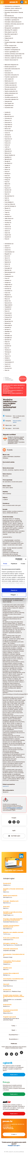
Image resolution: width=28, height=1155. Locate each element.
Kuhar (6, 292)
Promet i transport (9, 45)
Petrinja (6, 173)
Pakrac (6, 169)
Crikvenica (7, 118)
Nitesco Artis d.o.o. (10, 1011)
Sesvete (7, 192)
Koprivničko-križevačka (11, 74)
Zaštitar (6, 366)
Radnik (6, 319)
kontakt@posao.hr (8, 1127)
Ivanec (6, 132)
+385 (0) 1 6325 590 (8, 1128)
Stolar (6, 341)
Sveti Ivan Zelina (9, 204)
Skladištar (7, 331)
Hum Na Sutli (8, 130)
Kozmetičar (7, 290)
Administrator (8, 243)
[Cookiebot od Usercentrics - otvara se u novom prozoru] (16, 559)
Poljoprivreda (8, 38)
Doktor (6, 264)
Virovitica (7, 222)
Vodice (6, 224)
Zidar (6, 370)
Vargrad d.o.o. (12, 962)
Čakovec (7, 120)
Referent (7, 323)
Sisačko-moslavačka (10, 91)
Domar (6, 266)
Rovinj (6, 185)
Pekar (6, 311)
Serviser (7, 329)
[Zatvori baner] (25, 559)
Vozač (6, 364)
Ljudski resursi (8, 26)
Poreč (6, 175)
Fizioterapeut (8, 276)
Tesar (6, 354)
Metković (7, 153)
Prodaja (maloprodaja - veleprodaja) (14, 42)
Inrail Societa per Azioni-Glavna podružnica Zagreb (11, 1018)
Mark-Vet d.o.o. (10, 901)
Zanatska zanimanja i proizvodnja (13, 53)
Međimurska (8, 81)
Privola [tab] (5, 563)
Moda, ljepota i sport (10, 32)
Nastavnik (7, 303)
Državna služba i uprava (11, 10)
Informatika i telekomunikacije (12, 21)
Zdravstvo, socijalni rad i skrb (12, 57)
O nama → (14, 1134)
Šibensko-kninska (9, 89)
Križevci (7, 143)
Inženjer (7, 282)
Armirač (7, 247)
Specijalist (7, 337)
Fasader (7, 274)
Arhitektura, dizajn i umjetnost (12, 8)
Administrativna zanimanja (11, 6)
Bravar (6, 256)
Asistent (7, 249)
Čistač (6, 260)
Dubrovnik (7, 122)
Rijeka (6, 183)
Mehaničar (7, 296)
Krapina (7, 141)
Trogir (6, 212)
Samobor (7, 190)
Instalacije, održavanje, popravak (13, 24)
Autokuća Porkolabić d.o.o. (13, 979)
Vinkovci (7, 220)
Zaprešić (7, 236)
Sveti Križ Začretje (9, 206)
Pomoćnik (7, 313)
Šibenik (6, 208)
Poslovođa (7, 315)
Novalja (6, 161)
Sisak (6, 194)
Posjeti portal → (14, 1074)
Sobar (6, 333)
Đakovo (7, 128)
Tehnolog (7, 352)
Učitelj (6, 358)
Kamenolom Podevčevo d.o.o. (12, 920)
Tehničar (7, 349)
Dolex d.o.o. (13, 890)
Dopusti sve (14, 590)
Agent (6, 245)
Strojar (6, 343)
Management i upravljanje (11, 28)
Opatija (6, 165)
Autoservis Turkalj (13, 956)
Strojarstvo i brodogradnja (11, 49)
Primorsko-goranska (10, 87)
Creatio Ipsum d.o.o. (11, 938)
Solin (6, 198)
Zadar (6, 232)
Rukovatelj (7, 325)
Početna (7, 377)
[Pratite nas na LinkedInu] (11, 1054)
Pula (6, 181)
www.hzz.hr (6, 786)
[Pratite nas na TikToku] (21, 1053)
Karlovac (7, 136)
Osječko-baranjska (9, 83)
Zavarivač (7, 368)
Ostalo (6, 36)
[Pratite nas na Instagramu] (16, 1054)
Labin (6, 147)
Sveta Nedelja (8, 202)
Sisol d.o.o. (6, 907)
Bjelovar (7, 114)
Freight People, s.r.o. (12, 913)
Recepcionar (8, 321)
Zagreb (6, 234)
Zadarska (7, 101)
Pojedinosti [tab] (14, 563)
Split (6, 200)
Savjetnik (7, 327)
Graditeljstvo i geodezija (11, 19)
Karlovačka (7, 72)
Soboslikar (7, 335)
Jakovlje (7, 134)
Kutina (6, 145)
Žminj (6, 239)
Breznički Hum (8, 116)
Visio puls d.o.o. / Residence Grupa (12, 990)
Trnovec (7, 210)
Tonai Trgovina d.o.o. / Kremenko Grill (12, 944)
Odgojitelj (7, 307)
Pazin (6, 171)
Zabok (6, 230)
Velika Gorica (8, 218)
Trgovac (7, 356)
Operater (7, 309)
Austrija (6, 112)
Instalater (7, 280)
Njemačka (7, 159)
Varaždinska (8, 95)
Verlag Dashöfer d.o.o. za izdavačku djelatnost (13, 997)
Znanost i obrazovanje (10, 59)
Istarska (7, 70)
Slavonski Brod (8, 196)
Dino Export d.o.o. (10, 896)
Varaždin (7, 216)
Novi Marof (7, 163)
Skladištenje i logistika (10, 47)
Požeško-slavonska (9, 85)
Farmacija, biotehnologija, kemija (13, 17)
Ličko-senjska (8, 79)
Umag (6, 214)
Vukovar (7, 228)
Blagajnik (7, 254)
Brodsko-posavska (9, 66)
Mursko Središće (9, 155)
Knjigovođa (7, 284)
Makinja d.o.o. (11, 974)
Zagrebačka (8, 105)
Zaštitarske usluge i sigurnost (12, 55)
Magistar (7, 294)
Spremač (7, 339)
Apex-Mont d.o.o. (11, 927)
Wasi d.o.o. (7, 968)
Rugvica (7, 187)
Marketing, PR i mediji (10, 30)
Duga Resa (7, 124)
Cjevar (6, 258)
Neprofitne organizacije (10, 34)
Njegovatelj (7, 305)
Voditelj (6, 360)
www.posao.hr (6, 394)
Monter (6, 300)
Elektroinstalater (9, 272)
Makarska (7, 151)
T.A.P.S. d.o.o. (13, 933)
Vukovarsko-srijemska (10, 99)
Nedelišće (7, 157)
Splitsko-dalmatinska (10, 93)
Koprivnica (7, 138)
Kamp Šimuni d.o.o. (8, 985)
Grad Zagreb (8, 103)
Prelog (6, 179)
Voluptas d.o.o (7, 884)
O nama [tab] (23, 563)
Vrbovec (7, 226)
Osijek (6, 167)
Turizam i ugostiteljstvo (10, 51)
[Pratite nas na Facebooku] (6, 1054)
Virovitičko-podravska (10, 97)
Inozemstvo (7, 107)
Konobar (7, 286)
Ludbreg (7, 149)
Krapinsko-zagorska (10, 77)
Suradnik (7, 345)
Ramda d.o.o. (7, 1005)
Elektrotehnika (8, 15)
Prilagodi (13, 594)
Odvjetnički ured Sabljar (10, 949)
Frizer (6, 278)
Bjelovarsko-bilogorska (10, 64)
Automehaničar (8, 251)
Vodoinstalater (8, 362)
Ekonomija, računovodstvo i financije (14, 12)
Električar (7, 270)
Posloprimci (8, 378)
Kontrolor (7, 288)
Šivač (6, 347)
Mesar (6, 298)
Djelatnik (7, 262)
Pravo (6, 40)
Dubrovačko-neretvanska (11, 68)
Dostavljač (7, 268)
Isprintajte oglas (15, 836)
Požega (7, 177)
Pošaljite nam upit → (14, 1145)
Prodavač (7, 317)
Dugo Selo (7, 126)
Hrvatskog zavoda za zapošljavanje (15, 807)
